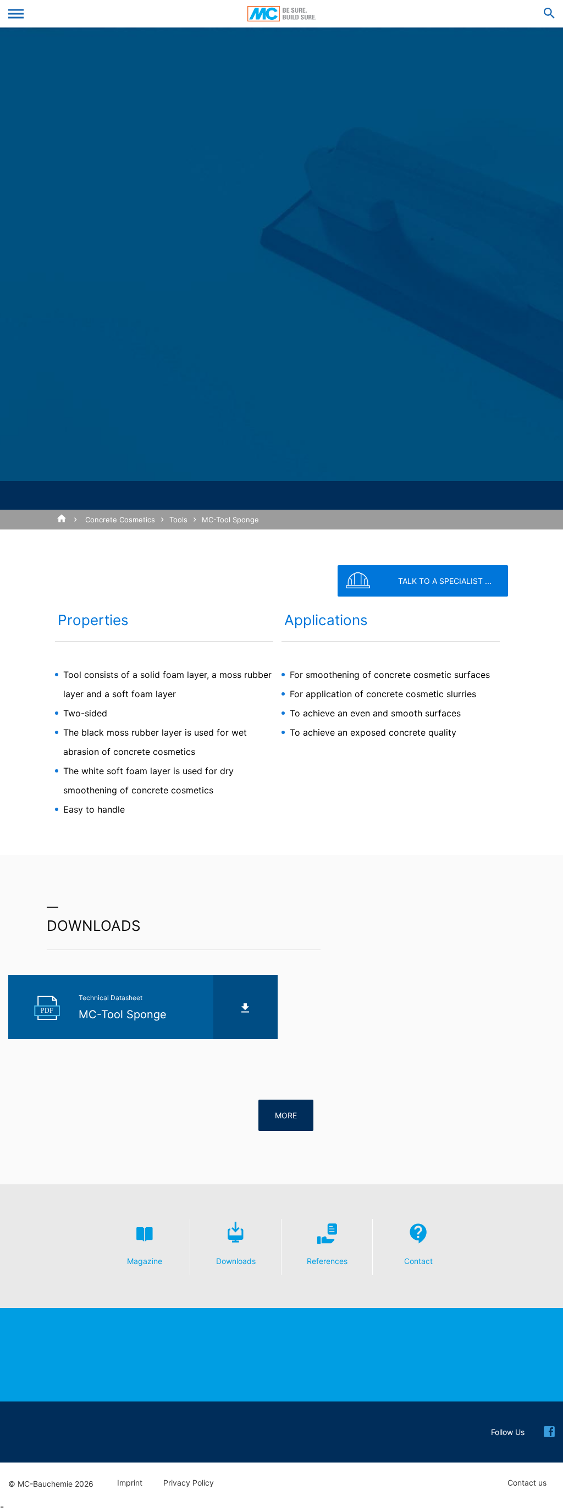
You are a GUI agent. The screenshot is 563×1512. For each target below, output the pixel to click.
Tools (178, 519)
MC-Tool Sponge (230, 519)
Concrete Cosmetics (120, 519)
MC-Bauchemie (281, 13)
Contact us (527, 1483)
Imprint (129, 1483)
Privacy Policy (188, 1483)
